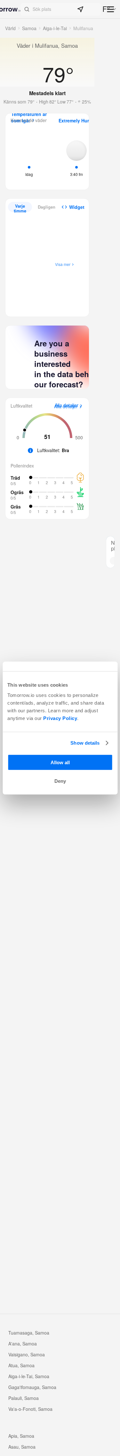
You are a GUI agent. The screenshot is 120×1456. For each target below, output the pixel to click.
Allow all (60, 762)
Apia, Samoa (21, 1436)
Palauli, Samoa (23, 1398)
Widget (76, 207)
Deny (60, 781)
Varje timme (20, 207)
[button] (60, 9)
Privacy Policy (60, 718)
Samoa (29, 28)
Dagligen (46, 207)
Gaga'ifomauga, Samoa (32, 1387)
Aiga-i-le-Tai (55, 28)
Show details (85, 743)
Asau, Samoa (22, 1447)
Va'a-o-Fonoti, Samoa (30, 1409)
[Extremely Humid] (76, 157)
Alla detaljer (66, 407)
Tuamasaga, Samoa (28, 1332)
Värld (10, 28)
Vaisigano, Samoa (26, 1354)
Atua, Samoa (21, 1365)
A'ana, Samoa (22, 1343)
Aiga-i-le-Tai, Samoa (28, 1376)
